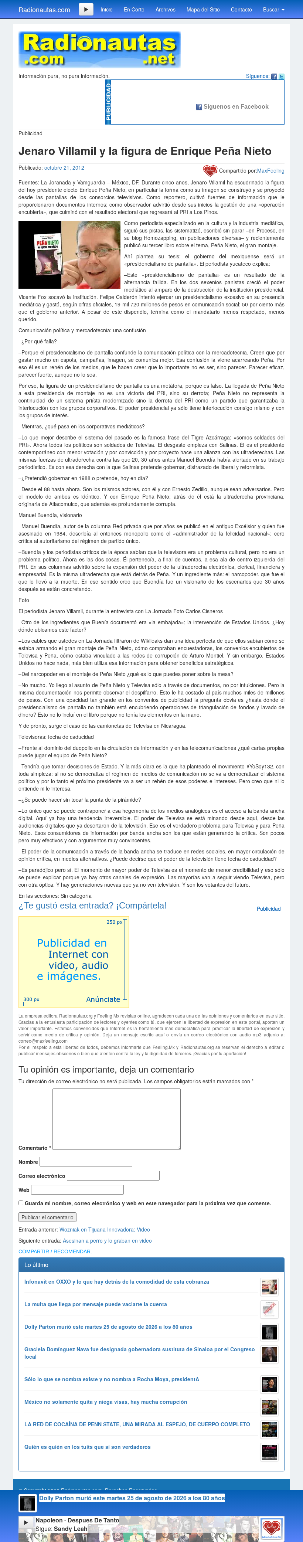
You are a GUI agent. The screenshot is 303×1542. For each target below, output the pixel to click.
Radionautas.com (44, 9)
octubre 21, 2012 (64, 167)
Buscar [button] (272, 9)
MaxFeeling (271, 170)
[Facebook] (274, 75)
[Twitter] (282, 75)
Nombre (28, 1161)
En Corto (134, 9)
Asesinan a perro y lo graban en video (107, 1240)
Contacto (241, 9)
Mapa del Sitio (203, 9)
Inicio (107, 9)
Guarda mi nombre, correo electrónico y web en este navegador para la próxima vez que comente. (148, 1203)
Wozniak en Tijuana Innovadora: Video (104, 1229)
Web (24, 1189)
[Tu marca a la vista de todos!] (73, 961)
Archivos (166, 9)
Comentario (34, 1147)
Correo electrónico (41, 1175)
